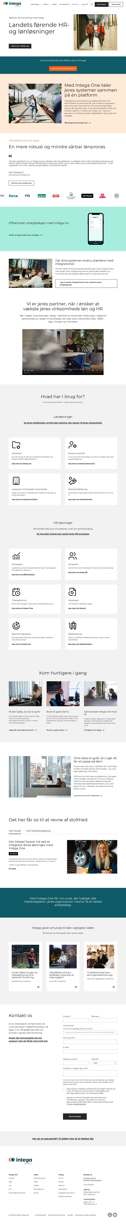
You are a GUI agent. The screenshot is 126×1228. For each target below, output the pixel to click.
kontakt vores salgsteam (92, 1180)
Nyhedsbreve (39, 1189)
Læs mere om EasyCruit (21, 644)
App (10, 1182)
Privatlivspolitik (40, 1215)
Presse (61, 1182)
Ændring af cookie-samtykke (85, 1215)
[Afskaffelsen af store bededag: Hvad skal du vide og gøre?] (75, 987)
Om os (61, 1178)
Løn (10, 1185)
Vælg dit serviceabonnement (21, 730)
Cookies (70, 1215)
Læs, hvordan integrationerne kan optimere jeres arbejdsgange (81, 283)
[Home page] (12, 4)
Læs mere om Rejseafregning (80, 644)
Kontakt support (89, 1178)
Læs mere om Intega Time (22, 608)
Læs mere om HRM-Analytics (23, 574)
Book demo (101, 4)
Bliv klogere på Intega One (76, 123)
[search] (92, 4)
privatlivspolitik (79, 1104)
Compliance (64, 4)
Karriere (61, 1185)
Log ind (85, 4)
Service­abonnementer (17, 1193)
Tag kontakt (116, 4)
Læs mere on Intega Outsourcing (81, 463)
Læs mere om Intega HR (77, 572)
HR (10, 1189)
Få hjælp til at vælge (93, 730)
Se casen (12, 868)
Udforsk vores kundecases (21, 183)
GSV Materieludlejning (38, 831)
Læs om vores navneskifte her (63, 68)
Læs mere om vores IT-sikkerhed (86, 796)
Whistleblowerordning (56, 1215)
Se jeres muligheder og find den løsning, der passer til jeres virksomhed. (63, 423)
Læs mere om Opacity (77, 608)
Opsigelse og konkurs (67, 1193)
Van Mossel (15, 831)
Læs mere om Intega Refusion (80, 499)
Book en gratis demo (56, 730)
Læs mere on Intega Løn (21, 463)
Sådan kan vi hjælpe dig (20, 46)
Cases (54, 4)
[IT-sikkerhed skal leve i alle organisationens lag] (113, 987)
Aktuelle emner (39, 1178)
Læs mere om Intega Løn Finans (24, 499)
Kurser (36, 1193)
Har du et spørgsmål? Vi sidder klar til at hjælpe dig (63, 1138)
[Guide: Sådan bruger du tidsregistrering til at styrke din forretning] (38, 987)
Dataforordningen (65, 1196)
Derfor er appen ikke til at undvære (24, 235)
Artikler (36, 1185)
